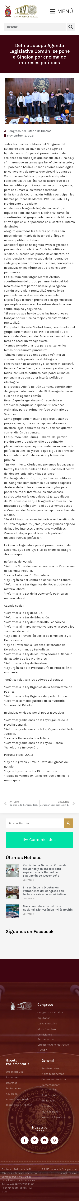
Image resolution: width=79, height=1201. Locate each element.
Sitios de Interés (51, 1095)
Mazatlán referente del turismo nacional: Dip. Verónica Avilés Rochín (48, 907)
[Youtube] (44, 1140)
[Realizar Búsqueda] (68, 823)
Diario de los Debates (19, 1105)
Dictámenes (13, 1088)
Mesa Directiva (46, 1029)
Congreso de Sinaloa (50, 1012)
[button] (61, 11)
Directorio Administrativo (53, 1044)
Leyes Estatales (47, 1023)
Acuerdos (12, 1094)
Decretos (11, 1082)
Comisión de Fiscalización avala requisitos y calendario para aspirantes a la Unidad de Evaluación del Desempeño (45, 870)
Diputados (43, 1018)
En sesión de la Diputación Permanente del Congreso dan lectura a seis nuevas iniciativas (45, 891)
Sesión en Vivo (50, 1068)
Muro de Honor (50, 1111)
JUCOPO (42, 1050)
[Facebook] (25, 1140)
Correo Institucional (54, 1079)
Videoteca (47, 1106)
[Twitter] (34, 1140)
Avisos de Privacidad (54, 1117)
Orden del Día (14, 1071)
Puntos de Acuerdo (17, 1099)
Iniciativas (12, 1077)
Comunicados (42, 839)
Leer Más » (29, 880)
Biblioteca (47, 1100)
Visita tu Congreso (52, 1074)
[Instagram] (54, 1140)
